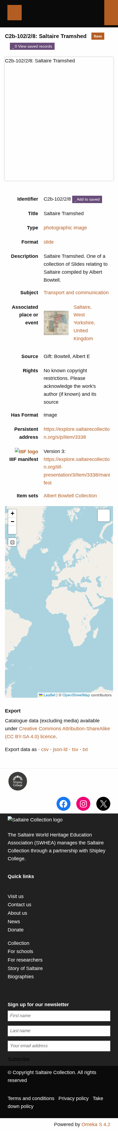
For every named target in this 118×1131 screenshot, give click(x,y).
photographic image (65, 227)
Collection (18, 943)
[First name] (59, 1016)
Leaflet (49, 694)
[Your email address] (59, 1046)
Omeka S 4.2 (96, 1124)
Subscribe (19, 1059)
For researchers (25, 960)
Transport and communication (76, 292)
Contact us (19, 904)
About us (17, 913)
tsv (75, 749)
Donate (16, 930)
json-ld (60, 749)
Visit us (16, 896)
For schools (20, 951)
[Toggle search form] (111, 12)
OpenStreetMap (76, 694)
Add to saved (88, 199)
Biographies (21, 976)
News (14, 921)
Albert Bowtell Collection (70, 495)
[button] (12, 513)
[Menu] (14, 12)
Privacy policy (73, 1098)
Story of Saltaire (25, 968)
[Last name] (59, 1031)
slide (49, 242)
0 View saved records (33, 46)
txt (85, 749)
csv (45, 749)
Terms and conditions (31, 1098)
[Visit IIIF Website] (26, 451)
